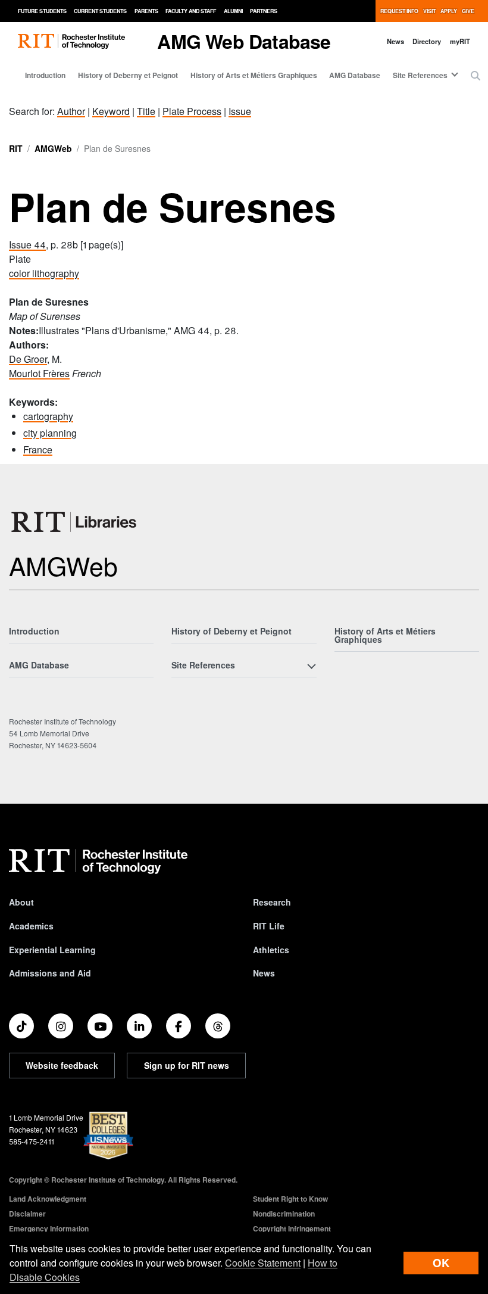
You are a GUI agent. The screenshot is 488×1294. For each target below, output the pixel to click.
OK (441, 1263)
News (395, 41)
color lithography (44, 273)
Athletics (271, 950)
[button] (475, 76)
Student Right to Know (290, 1198)
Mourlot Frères (39, 373)
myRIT (460, 41)
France (37, 449)
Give (468, 11)
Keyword (111, 111)
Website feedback (62, 1065)
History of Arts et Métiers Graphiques (253, 75)
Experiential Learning (52, 950)
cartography (48, 416)
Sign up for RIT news (186, 1065)
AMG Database (354, 75)
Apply (448, 11)
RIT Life (268, 926)
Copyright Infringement (292, 1228)
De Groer (28, 359)
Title (146, 111)
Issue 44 (27, 244)
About (21, 902)
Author (71, 111)
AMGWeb (53, 148)
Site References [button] (420, 75)
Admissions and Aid (50, 973)
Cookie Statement (263, 1263)
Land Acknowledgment (47, 1198)
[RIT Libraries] (75, 522)
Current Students (100, 11)
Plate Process (191, 111)
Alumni (233, 11)
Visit (429, 11)
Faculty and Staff (190, 11)
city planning (50, 433)
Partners (263, 11)
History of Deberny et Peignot (128, 75)
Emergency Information (49, 1228)
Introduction (45, 75)
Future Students (42, 11)
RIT (16, 148)
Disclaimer (27, 1213)
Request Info (399, 11)
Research (272, 902)
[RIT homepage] (71, 41)
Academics (31, 926)
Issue (240, 111)
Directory (426, 41)
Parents (146, 11)
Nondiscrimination (284, 1213)
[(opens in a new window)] (21, 1025)
